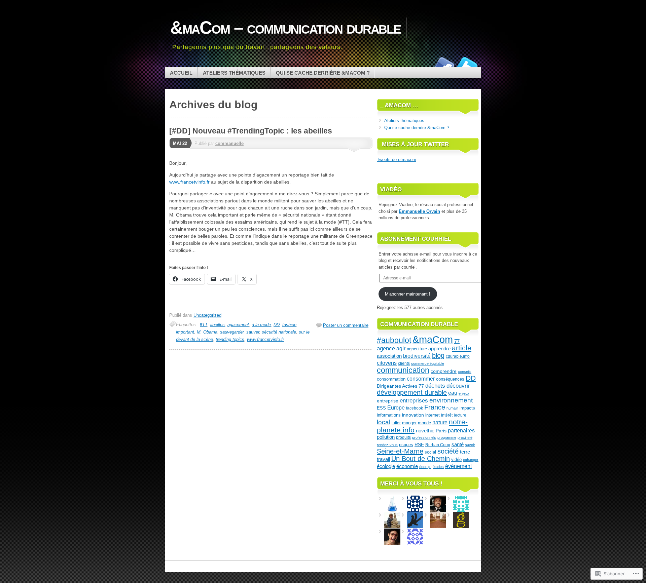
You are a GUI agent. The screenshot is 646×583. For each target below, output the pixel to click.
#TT (203, 324)
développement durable (412, 392)
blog (438, 355)
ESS (381, 408)
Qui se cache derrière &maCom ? (323, 73)
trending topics (230, 339)
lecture (460, 415)
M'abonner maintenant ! (407, 294)
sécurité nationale (279, 332)
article (461, 348)
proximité (465, 437)
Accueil (181, 73)
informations (389, 415)
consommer (421, 379)
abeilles (217, 324)
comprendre (444, 371)
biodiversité (417, 356)
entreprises (414, 400)
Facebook (443, 64)
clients (404, 363)
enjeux (464, 393)
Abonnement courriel (415, 239)
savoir (470, 445)
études (438, 467)
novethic (425, 430)
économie (407, 466)
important (185, 332)
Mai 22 (180, 143)
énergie (425, 467)
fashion (289, 324)
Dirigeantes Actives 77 (400, 386)
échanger (470, 460)
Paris (441, 430)
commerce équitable (427, 363)
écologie (386, 466)
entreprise (387, 400)
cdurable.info (458, 356)
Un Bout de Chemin (420, 458)
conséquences (450, 379)
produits (403, 437)
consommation (391, 379)
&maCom (432, 339)
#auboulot (394, 340)
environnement (451, 400)
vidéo (456, 459)
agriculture (417, 348)
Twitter (467, 64)
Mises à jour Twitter (415, 144)
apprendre (439, 348)
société (448, 451)
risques (406, 444)
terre (465, 452)
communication (403, 370)
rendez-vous (387, 445)
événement (458, 466)
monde (424, 422)
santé (458, 444)
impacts (467, 408)
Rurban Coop (437, 444)
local (383, 422)
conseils (464, 372)
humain (452, 408)
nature (439, 422)
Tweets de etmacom (396, 159)
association (389, 356)
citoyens (387, 363)
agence (386, 348)
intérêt (447, 415)
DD (277, 324)
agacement (238, 324)
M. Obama (207, 332)
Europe (396, 407)
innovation (413, 415)
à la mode (261, 324)
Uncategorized (207, 315)
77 (457, 341)
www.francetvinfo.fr (189, 182)
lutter (396, 423)
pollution (386, 437)
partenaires (461, 430)
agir (400, 348)
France (434, 407)
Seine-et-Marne (400, 451)
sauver (252, 332)
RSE (419, 444)
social (430, 452)
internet (432, 415)
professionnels (424, 437)
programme (446, 437)
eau (452, 393)
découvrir (458, 386)
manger (409, 422)
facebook (414, 408)
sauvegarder (232, 332)
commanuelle (229, 143)
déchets (435, 386)
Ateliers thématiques (234, 73)
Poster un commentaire (345, 325)
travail (383, 459)
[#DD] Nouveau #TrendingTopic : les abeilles (250, 130)
